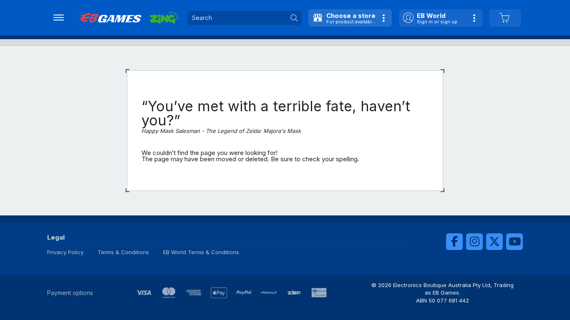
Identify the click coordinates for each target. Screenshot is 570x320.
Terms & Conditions (123, 252)
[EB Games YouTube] (514, 241)
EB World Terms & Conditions (201, 252)
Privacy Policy (65, 252)
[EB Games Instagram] (474, 241)
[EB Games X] (494, 241)
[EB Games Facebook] (454, 241)
